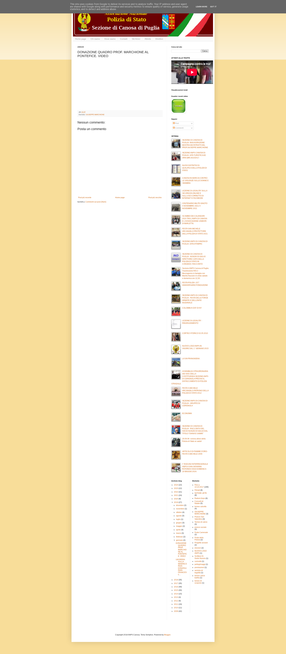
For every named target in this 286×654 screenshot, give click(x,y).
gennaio (179, 540)
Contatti (123, 39)
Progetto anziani (201, 543)
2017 (176, 583)
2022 (176, 492)
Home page (80, 39)
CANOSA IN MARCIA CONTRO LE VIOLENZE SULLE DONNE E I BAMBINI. (195, 180)
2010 (176, 608)
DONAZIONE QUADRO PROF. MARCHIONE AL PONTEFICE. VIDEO (181, 549)
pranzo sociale (200, 527)
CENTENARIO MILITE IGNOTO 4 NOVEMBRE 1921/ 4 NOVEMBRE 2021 (194, 205)
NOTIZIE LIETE (201, 493)
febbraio (179, 537)
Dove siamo (110, 39)
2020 (176, 499)
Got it (213, 7)
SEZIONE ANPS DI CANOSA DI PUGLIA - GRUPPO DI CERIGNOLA (194, 403)
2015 (176, 590)
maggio (179, 526)
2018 (176, 580)
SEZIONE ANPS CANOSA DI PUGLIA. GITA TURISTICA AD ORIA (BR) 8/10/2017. (194, 155)
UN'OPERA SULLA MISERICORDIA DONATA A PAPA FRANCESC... (181, 567)
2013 (176, 597)
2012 (176, 601)
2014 (176, 594)
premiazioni (199, 567)
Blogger (167, 635)
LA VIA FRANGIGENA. (191, 359)
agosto (179, 516)
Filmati (197, 490)
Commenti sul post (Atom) (95, 202)
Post (177, 123)
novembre (180, 509)
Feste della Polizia (199, 539)
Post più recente (84, 197)
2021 (176, 495)
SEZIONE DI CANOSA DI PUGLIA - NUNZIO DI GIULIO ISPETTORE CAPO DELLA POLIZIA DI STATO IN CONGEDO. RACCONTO (194, 259)
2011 (176, 604)
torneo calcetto (200, 506)
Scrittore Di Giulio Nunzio (200, 557)
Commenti (179, 128)
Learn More (201, 7)
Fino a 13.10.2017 (199, 486)
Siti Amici (136, 39)
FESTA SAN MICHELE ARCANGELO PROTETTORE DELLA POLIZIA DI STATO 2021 (195, 231)
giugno (179, 523)
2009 (176, 611)
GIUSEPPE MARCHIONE (95, 114)
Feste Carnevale (201, 532)
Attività (148, 39)
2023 (176, 488)
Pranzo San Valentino (199, 518)
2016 (176, 587)
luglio (178, 519)
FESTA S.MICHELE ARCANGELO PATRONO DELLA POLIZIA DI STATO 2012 (195, 390)
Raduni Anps (200, 498)
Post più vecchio (155, 197)
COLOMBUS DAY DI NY (192, 308)
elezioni (198, 548)
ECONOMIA (187, 413)
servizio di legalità (199, 571)
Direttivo (159, 39)
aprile (178, 530)
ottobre (179, 512)
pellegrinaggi (200, 564)
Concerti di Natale (199, 502)
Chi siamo (95, 39)
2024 (176, 485)
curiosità (198, 561)
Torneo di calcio (201, 522)
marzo (179, 533)
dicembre (180, 505)
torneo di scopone (198, 582)
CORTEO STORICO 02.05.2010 (195, 333)
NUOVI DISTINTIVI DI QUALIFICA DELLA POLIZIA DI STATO (194, 167)
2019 (176, 502)
